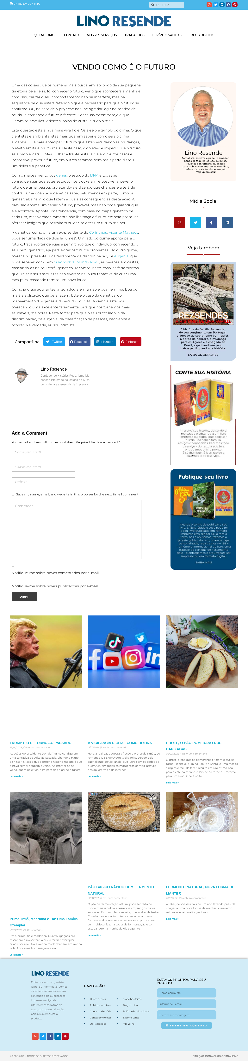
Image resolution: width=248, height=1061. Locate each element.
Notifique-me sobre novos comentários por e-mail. (56, 573)
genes (61, 175)
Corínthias (98, 232)
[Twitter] (215, 4)
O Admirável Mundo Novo (76, 262)
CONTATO (71, 35)
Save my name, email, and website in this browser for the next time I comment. (77, 494)
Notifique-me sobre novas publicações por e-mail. (55, 586)
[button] (54, 341)
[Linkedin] (222, 4)
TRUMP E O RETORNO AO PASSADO (40, 743)
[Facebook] (228, 4)
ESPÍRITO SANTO (165, 35)
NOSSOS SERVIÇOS (102, 35)
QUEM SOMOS (45, 35)
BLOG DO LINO (202, 35)
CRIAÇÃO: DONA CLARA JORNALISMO (215, 1056)
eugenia (121, 256)
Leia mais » (16, 776)
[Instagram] (209, 4)
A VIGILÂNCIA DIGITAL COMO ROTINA (120, 743)
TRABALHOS (135, 35)
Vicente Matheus (123, 232)
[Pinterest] (235, 4)
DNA (94, 175)
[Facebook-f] (50, 1036)
